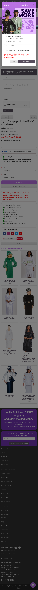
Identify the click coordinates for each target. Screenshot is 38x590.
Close (14, 61)
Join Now (26, 61)
